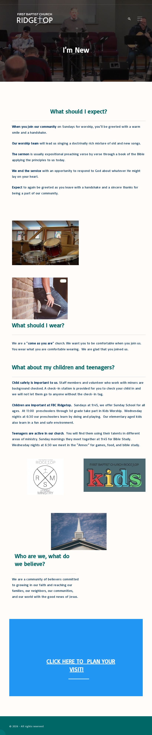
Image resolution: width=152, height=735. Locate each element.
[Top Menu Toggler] (140, 19)
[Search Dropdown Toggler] (129, 19)
